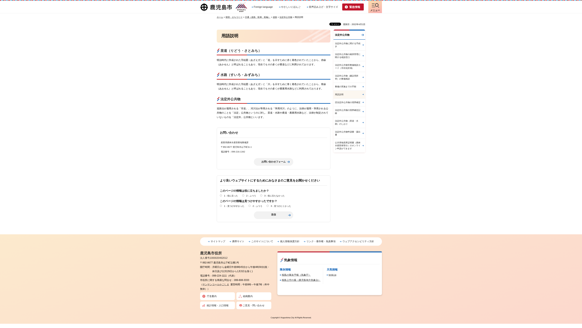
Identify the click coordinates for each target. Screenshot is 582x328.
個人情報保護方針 (289, 241)
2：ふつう (251, 196)
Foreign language (263, 7)
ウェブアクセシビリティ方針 (358, 241)
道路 (275, 17)
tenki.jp (332, 275)
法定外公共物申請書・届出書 (347, 133)
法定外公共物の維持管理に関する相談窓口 (347, 55)
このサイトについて (262, 241)
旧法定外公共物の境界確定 (347, 102)
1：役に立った (231, 196)
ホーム (220, 17)
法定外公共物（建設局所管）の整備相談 (346, 77)
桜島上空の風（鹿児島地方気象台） (301, 280)
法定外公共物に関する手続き (347, 45)
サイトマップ (218, 241)
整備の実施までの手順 (345, 86)
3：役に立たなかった (274, 196)
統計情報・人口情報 (218, 305)
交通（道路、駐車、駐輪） (257, 17)
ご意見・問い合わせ (253, 305)
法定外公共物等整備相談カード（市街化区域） (347, 66)
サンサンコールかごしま (215, 284)
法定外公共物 (285, 17)
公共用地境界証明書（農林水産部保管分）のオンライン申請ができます (347, 145)
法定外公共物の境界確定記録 (347, 111)
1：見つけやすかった (234, 206)
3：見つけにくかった (281, 206)
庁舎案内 (212, 296)
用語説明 (339, 94)
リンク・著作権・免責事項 (321, 241)
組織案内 (248, 296)
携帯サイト (238, 241)
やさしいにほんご (291, 7)
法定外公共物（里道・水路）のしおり (346, 122)
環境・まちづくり (234, 17)
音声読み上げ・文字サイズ (323, 7)
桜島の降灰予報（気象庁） (296, 275)
